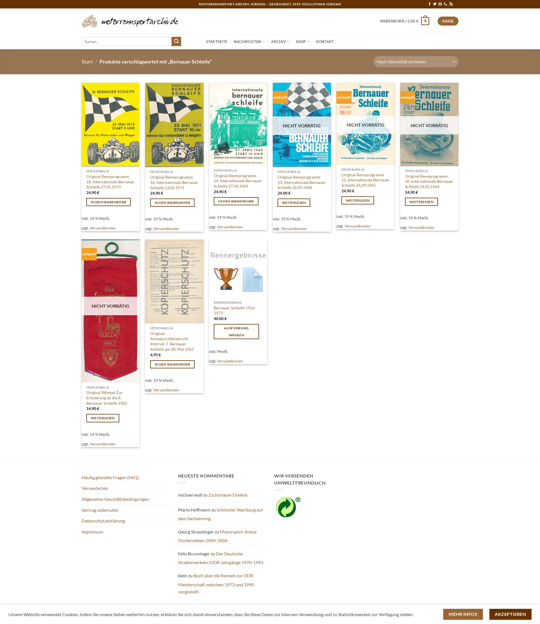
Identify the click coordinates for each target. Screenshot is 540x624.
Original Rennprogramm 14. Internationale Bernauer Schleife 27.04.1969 (238, 180)
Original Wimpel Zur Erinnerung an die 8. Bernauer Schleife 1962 (106, 397)
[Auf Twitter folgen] (434, 4)
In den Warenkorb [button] (109, 202)
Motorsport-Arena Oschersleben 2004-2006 (217, 536)
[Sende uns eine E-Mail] (440, 4)
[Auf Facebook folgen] (429, 4)
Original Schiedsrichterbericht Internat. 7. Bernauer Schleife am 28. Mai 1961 (172, 341)
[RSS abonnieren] (451, 4)
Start (87, 61)
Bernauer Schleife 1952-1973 (235, 310)
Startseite (217, 41)
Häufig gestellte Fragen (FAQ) (110, 477)
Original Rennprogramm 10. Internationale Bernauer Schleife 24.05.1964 (429, 181)
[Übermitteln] (176, 41)
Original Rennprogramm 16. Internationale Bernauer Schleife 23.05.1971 (174, 182)
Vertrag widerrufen (100, 510)
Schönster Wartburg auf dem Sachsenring (220, 514)
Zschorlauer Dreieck (228, 494)
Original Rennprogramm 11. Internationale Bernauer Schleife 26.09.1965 (365, 180)
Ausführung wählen (236, 331)
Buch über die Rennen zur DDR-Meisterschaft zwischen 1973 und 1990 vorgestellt (216, 583)
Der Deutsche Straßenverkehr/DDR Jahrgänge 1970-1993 (220, 558)
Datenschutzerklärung (103, 520)
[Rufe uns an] (445, 4)
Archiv (278, 41)
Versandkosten (103, 228)
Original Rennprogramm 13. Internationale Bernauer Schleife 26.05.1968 (302, 182)
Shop (301, 41)
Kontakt (325, 41)
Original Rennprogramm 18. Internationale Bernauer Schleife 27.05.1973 (110, 181)
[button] (404, 21)
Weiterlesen (294, 202)
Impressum (92, 531)
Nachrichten (247, 41)
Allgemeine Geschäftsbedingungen (115, 499)
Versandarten (95, 488)
